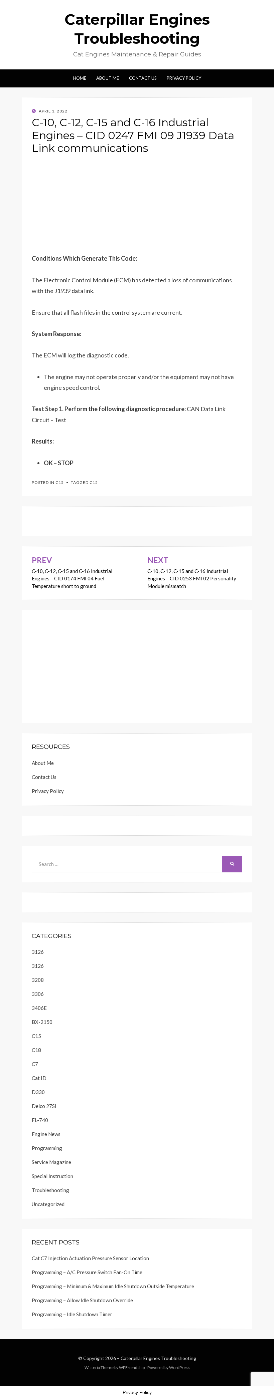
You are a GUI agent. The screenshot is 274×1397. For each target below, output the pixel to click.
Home (79, 78)
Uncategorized (48, 1204)
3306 (38, 994)
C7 (35, 1064)
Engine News (46, 1134)
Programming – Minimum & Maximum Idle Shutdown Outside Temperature (113, 1286)
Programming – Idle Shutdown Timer (72, 1314)
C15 (59, 482)
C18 (36, 1050)
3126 (38, 952)
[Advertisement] (137, 206)
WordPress (179, 1367)
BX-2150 (42, 1022)
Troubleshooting (50, 1190)
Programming (47, 1148)
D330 (38, 1092)
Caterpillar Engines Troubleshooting (158, 1358)
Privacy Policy (184, 78)
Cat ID (39, 1078)
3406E (39, 1008)
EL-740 (40, 1120)
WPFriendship (132, 1367)
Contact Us (143, 78)
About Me (107, 78)
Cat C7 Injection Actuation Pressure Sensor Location (90, 1258)
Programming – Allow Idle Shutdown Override (82, 1300)
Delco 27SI (44, 1106)
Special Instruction (52, 1176)
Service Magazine (51, 1162)
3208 (38, 980)
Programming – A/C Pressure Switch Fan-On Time (87, 1272)
